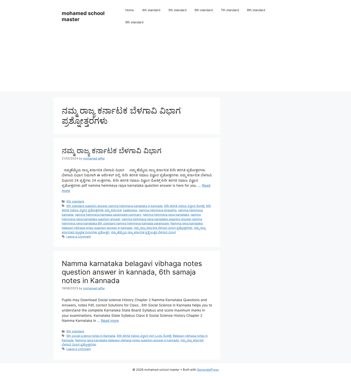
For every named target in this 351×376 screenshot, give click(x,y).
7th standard (230, 10)
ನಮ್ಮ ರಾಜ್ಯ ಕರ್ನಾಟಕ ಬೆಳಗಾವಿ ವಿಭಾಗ (111, 150)
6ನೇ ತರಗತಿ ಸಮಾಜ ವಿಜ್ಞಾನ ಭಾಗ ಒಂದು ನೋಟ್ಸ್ (144, 335)
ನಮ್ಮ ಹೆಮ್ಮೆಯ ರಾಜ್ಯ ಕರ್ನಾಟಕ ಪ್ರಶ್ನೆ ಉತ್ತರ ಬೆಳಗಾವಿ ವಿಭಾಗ (143, 232)
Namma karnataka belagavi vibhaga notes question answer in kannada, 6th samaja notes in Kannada (132, 272)
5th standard (177, 10)
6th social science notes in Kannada (90, 335)
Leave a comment (78, 236)
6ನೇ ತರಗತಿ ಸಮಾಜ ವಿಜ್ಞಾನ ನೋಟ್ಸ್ (184, 206)
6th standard (204, 10)
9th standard (134, 22)
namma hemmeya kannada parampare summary (108, 214)
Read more (110, 321)
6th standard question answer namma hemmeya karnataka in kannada (114, 206)
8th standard (256, 10)
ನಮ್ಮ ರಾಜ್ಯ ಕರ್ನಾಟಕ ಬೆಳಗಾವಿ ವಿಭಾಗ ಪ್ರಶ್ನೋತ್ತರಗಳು (163, 227)
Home (129, 10)
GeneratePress (208, 370)
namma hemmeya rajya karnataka (166, 214)
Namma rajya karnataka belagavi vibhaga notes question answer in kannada (127, 340)
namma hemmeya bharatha (158, 210)
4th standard (151, 10)
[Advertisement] (175, 62)
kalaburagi (130, 210)
